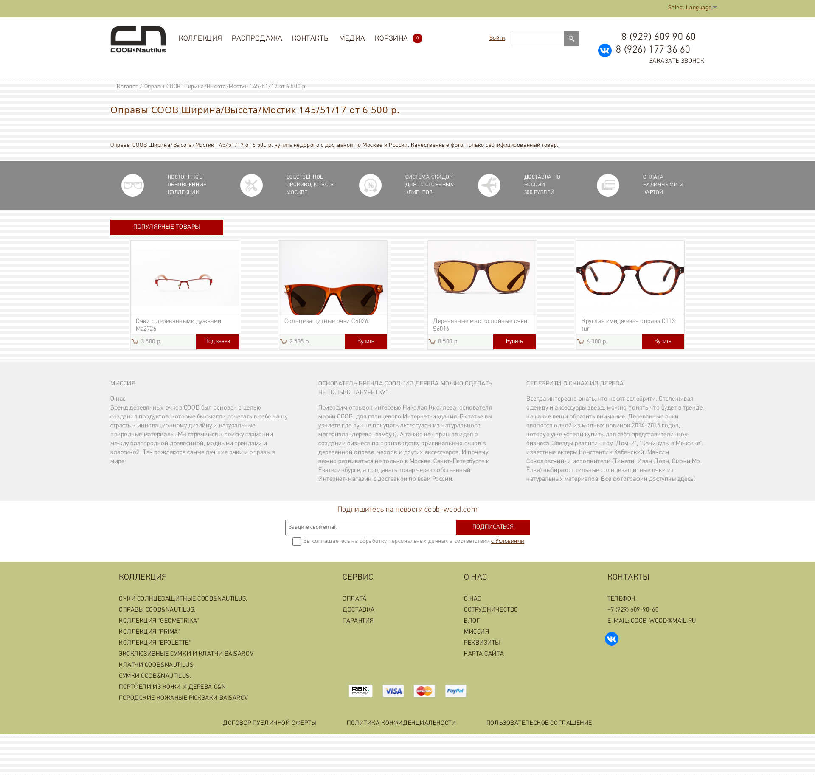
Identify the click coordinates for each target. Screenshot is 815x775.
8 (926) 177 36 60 (653, 50)
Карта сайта (484, 654)
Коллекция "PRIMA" (149, 632)
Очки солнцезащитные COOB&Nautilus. (183, 599)
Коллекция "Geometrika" (159, 621)
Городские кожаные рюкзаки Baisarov (183, 698)
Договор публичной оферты (269, 723)
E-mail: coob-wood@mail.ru (651, 621)
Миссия (122, 384)
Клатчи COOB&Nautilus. (157, 665)
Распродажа (257, 39)
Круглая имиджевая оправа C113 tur (331, 325)
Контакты (311, 39)
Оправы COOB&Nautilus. (157, 610)
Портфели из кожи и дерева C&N (172, 687)
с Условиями (507, 541)
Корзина (397, 39)
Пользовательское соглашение (539, 723)
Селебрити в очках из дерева (575, 384)
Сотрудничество (491, 610)
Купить (217, 341)
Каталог (127, 87)
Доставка (358, 610)
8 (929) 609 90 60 (658, 37)
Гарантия (358, 621)
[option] (184, 295)
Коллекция (200, 39)
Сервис (358, 577)
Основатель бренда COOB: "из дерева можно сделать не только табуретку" (405, 388)
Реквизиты (482, 643)
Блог (472, 621)
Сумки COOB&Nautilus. (155, 676)
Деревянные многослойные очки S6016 (183, 325)
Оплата (354, 599)
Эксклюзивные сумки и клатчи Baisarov (186, 654)
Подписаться (493, 527)
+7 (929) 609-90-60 (632, 610)
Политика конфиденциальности (401, 723)
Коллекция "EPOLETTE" (155, 643)
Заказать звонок (677, 61)
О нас (475, 577)
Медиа (352, 39)
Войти (497, 38)
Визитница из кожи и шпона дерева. (623, 325)
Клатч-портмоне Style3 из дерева (480, 321)
